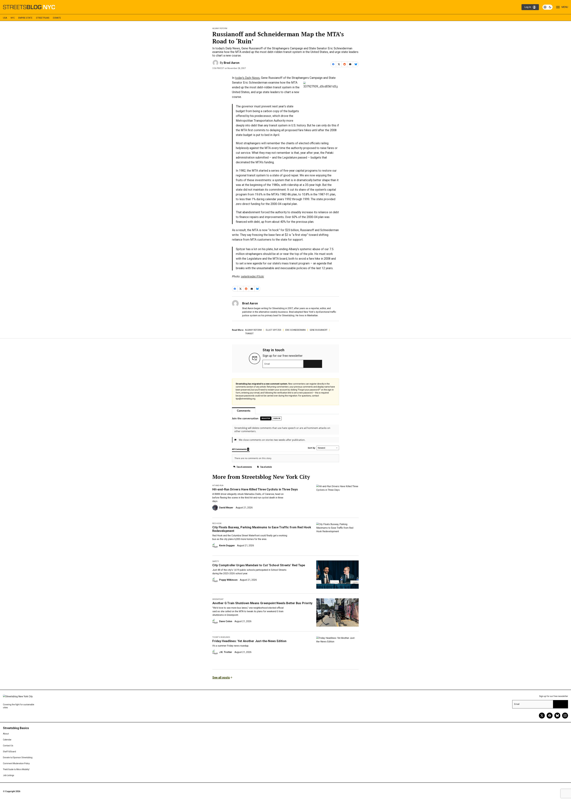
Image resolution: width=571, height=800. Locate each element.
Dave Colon (225, 621)
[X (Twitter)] (542, 716)
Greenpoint (217, 599)
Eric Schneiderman (295, 330)
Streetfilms (42, 18)
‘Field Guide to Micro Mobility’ (16, 769)
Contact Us (8, 745)
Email (267, 364)
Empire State (25, 18)
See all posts (221, 677)
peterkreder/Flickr (252, 276)
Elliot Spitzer (273, 330)
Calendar (7, 739)
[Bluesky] (557, 716)
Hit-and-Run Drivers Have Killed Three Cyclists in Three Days (255, 489)
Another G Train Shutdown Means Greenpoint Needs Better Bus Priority (262, 603)
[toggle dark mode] (547, 7)
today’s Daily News (247, 78)
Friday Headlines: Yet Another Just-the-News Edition (249, 641)
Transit (249, 333)
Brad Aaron (231, 63)
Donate (57, 18)
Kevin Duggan (227, 545)
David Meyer (226, 507)
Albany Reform (219, 28)
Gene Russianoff (318, 330)
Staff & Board (9, 751)
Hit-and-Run (217, 485)
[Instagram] (565, 716)
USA (5, 18)
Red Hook (217, 523)
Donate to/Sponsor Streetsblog (17, 757)
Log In (527, 7)
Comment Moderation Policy (16, 763)
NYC (13, 18)
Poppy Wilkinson (228, 579)
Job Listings (8, 775)
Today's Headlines (221, 637)
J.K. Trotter (225, 652)
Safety (215, 561)
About (6, 733)
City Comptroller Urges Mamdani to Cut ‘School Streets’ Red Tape (258, 565)
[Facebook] (550, 716)
